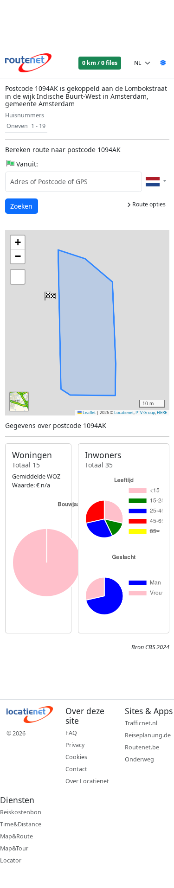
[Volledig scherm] (18, 277)
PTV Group (145, 412)
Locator (10, 860)
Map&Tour (14, 848)
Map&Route (16, 836)
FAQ (71, 733)
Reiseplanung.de (148, 735)
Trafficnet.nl (141, 723)
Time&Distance (20, 824)
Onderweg (139, 759)
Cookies (76, 757)
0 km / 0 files (99, 63)
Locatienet (124, 412)
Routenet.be (142, 747)
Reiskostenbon (20, 812)
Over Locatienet (87, 781)
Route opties (148, 204)
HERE (162, 412)
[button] (49, 293)
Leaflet (89, 412)
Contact (76, 769)
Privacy (74, 745)
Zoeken (22, 206)
